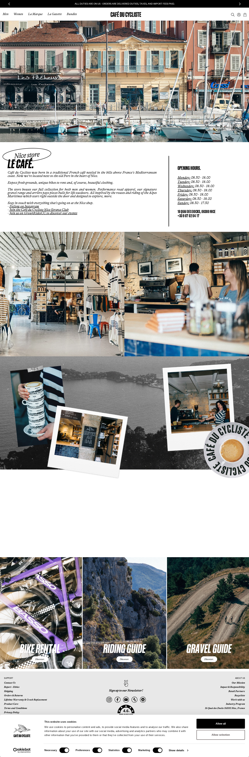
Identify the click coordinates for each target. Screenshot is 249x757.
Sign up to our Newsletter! (126, 690)
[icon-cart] (244, 14)
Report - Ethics (11, 687)
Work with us (238, 699)
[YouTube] (126, 699)
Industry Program (235, 704)
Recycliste (240, 695)
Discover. (40, 659)
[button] (126, 711)
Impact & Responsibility (232, 687)
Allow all (221, 723)
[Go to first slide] (240, 4)
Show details (176, 750)
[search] (232, 14)
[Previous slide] (9, 4)
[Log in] (238, 14)
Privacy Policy (11, 712)
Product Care (11, 704)
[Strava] (134, 699)
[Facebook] (117, 699)
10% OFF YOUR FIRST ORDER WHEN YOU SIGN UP (124, 3)
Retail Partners (237, 691)
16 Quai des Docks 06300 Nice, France (225, 708)
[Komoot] (143, 699)
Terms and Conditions (15, 708)
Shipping (8, 691)
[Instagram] (109, 699)
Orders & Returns (13, 695)
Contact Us (10, 682)
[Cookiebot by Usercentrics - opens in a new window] (22, 750)
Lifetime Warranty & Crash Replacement (25, 699)
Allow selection (221, 734)
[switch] (97, 750)
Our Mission (238, 682)
